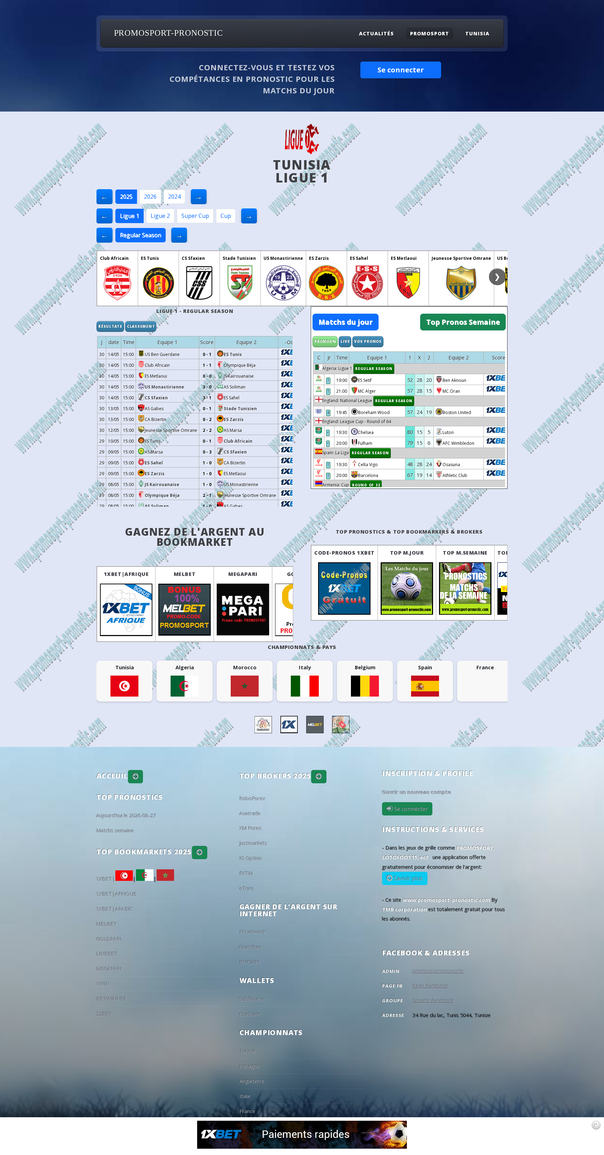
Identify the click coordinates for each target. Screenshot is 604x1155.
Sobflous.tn (252, 999)
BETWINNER (111, 998)
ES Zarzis (319, 258)
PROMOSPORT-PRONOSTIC (168, 32)
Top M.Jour (407, 552)
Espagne (249, 1066)
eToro (246, 888)
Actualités (376, 33)
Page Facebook (431, 985)
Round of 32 (366, 485)
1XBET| (105, 878)
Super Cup (195, 216)
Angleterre (251, 1080)
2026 (150, 196)
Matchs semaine (115, 830)
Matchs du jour (345, 322)
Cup (226, 216)
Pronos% (325, 341)
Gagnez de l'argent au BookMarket (195, 537)
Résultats (110, 326)
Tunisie (247, 1051)
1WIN (102, 983)
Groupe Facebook (433, 1000)
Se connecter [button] (401, 69)
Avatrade (250, 813)
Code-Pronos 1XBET (344, 552)
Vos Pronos (368, 341)
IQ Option (250, 858)
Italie (245, 1095)
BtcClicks (249, 961)
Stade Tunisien (239, 258)
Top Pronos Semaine (463, 322)
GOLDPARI (108, 938)
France (247, 1110)
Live (345, 341)
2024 (174, 196)
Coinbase (250, 1014)
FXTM (246, 873)
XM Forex (250, 828)
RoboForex (252, 798)
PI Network (252, 931)
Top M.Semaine (465, 552)
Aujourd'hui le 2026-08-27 (126, 815)
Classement (141, 326)
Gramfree (250, 946)
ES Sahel (359, 258)
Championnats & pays (302, 646)
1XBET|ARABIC (114, 908)
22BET (104, 1013)
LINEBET (107, 953)
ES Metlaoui (404, 258)
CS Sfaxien (193, 258)
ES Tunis (150, 258)
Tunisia (477, 33)
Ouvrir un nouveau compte (416, 792)
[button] (135, 776)
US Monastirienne (283, 258)
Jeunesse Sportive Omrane (461, 258)
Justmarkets (253, 843)
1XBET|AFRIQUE (126, 573)
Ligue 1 (129, 216)
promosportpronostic (438, 971)
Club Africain (114, 258)
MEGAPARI (243, 573)
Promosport (429, 33)
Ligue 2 (160, 216)
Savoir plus (408, 878)
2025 (126, 196)
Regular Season (140, 235)
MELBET (185, 573)
